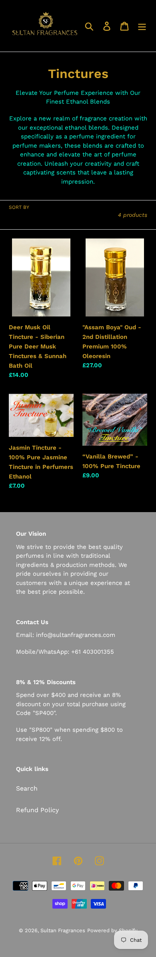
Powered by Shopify (112, 930)
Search (27, 788)
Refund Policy (37, 810)
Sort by (19, 207)
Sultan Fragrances (62, 930)
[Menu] (142, 26)
